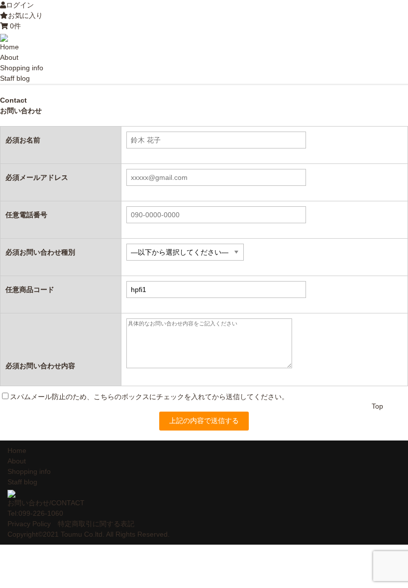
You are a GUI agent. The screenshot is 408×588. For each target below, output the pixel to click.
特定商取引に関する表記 (96, 524)
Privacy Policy (29, 524)
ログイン (20, 5)
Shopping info (21, 68)
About (9, 57)
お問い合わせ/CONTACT (46, 503)
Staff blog (15, 78)
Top (377, 406)
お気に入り (25, 15)
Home (9, 47)
